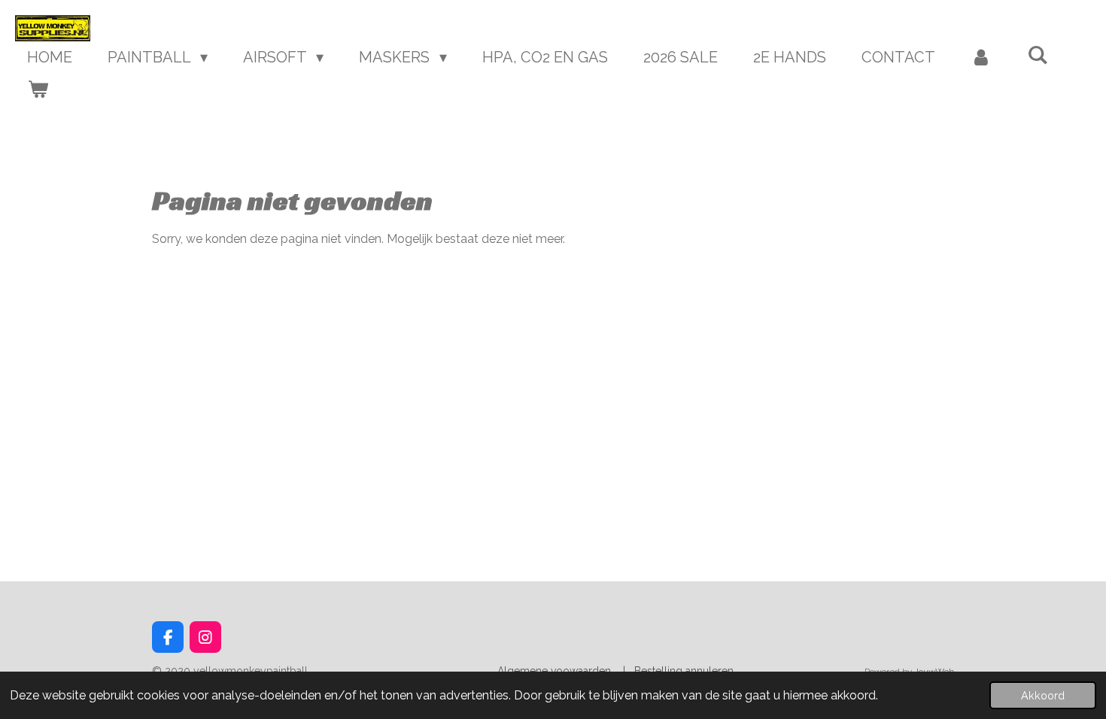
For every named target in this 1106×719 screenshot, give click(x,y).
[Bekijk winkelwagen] (37, 89)
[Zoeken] (1037, 54)
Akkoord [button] (1043, 695)
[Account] (981, 57)
